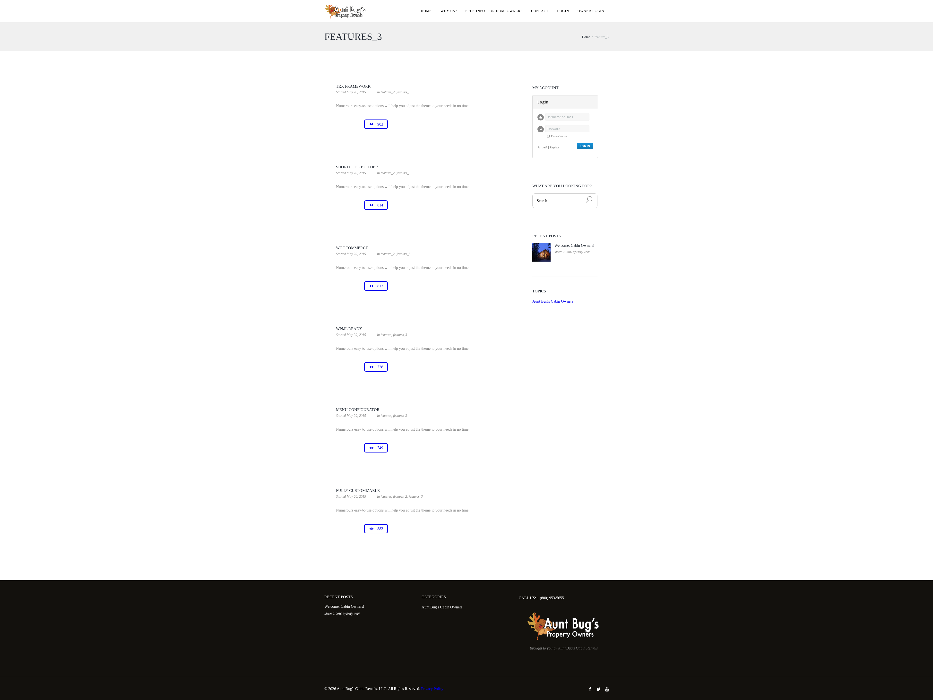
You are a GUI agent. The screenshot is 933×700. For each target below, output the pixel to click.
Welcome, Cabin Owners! (574, 245)
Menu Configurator (358, 410)
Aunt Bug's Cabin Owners (552, 301)
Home (426, 11)
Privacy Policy (432, 689)
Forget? (542, 147)
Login (563, 11)
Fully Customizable (358, 490)
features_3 (403, 92)
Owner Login (591, 11)
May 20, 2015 (356, 92)
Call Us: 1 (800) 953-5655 (541, 598)
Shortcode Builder (357, 167)
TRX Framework (353, 86)
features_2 (388, 92)
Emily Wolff (582, 252)
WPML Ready (349, 329)
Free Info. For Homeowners (494, 11)
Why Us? (449, 11)
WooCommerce (352, 248)
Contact (540, 11)
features (386, 335)
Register (555, 147)
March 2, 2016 (563, 252)
